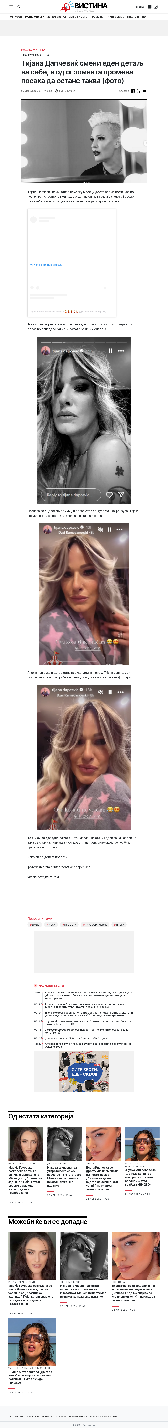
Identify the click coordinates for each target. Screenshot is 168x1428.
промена (70, 924)
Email (145, 91)
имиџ (36, 924)
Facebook (133, 91)
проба (120, 924)
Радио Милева (33, 49)
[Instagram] (156, 7)
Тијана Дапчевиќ (96, 924)
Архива (139, 7)
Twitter (139, 91)
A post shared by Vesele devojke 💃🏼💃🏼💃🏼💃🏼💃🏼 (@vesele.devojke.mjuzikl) (68, 311)
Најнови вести (51, 985)
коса (52, 924)
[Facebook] (150, 7)
